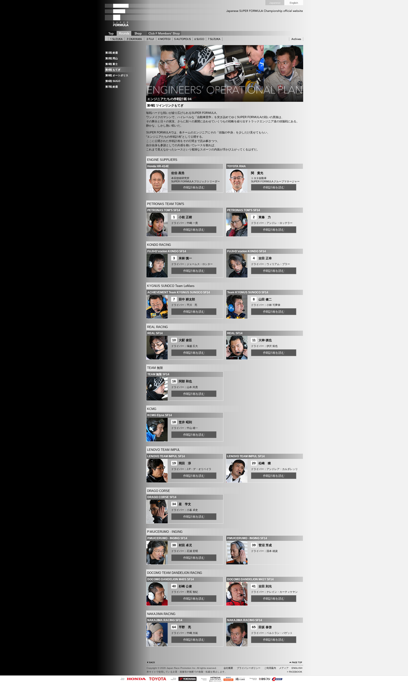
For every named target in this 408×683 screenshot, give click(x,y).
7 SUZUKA (214, 39)
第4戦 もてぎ (112, 69)
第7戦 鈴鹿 (111, 86)
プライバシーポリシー (248, 668)
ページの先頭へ (296, 663)
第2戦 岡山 (111, 58)
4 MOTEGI (164, 39)
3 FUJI (150, 39)
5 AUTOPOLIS (182, 39)
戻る (151, 663)
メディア (284, 668)
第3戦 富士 (111, 64)
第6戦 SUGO (112, 81)
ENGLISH (297, 668)
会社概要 (228, 668)
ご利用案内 (270, 668)
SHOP (137, 33)
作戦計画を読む (194, 187)
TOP (111, 33)
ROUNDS (124, 33)
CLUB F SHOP (164, 33)
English (294, 2)
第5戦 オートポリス (116, 75)
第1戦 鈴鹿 (111, 52)
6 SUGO (199, 39)
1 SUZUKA (116, 39)
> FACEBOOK (294, 671)
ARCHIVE (296, 39)
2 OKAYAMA (134, 39)
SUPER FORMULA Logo (128, 15)
